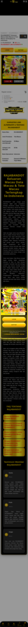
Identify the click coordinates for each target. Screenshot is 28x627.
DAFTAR (14, 324)
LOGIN (14, 319)
